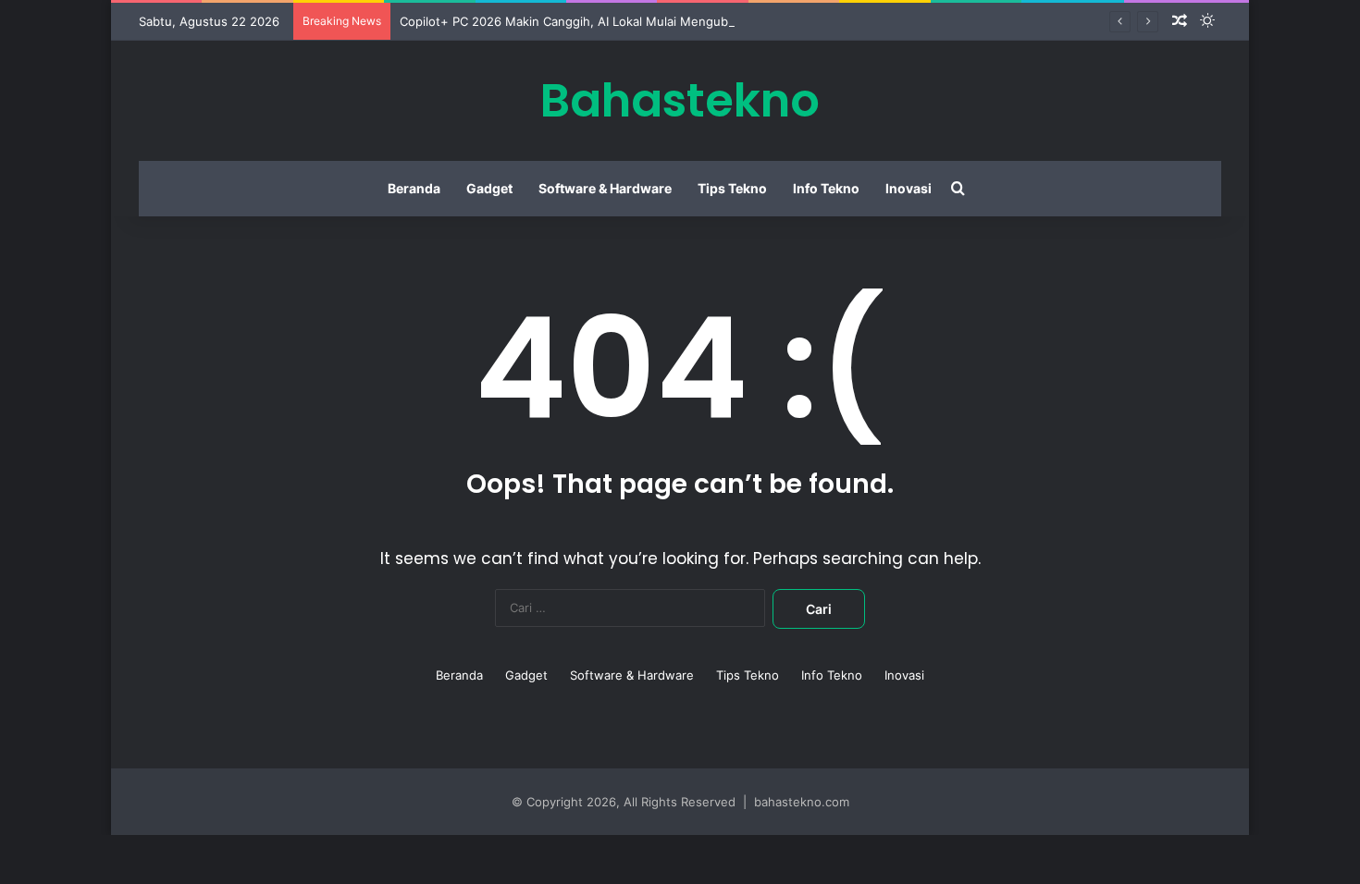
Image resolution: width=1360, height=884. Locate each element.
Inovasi (908, 188)
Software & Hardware (605, 188)
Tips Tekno (732, 188)
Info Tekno (826, 188)
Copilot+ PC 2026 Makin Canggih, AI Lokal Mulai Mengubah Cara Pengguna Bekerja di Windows (675, 21)
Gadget (489, 188)
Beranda (414, 188)
